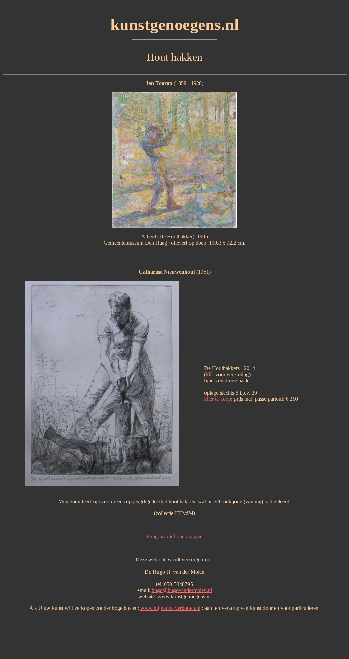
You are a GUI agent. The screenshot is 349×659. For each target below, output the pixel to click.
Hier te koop (217, 399)
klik (210, 374)
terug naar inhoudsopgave (174, 536)
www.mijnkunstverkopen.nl (170, 608)
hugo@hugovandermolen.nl (182, 590)
